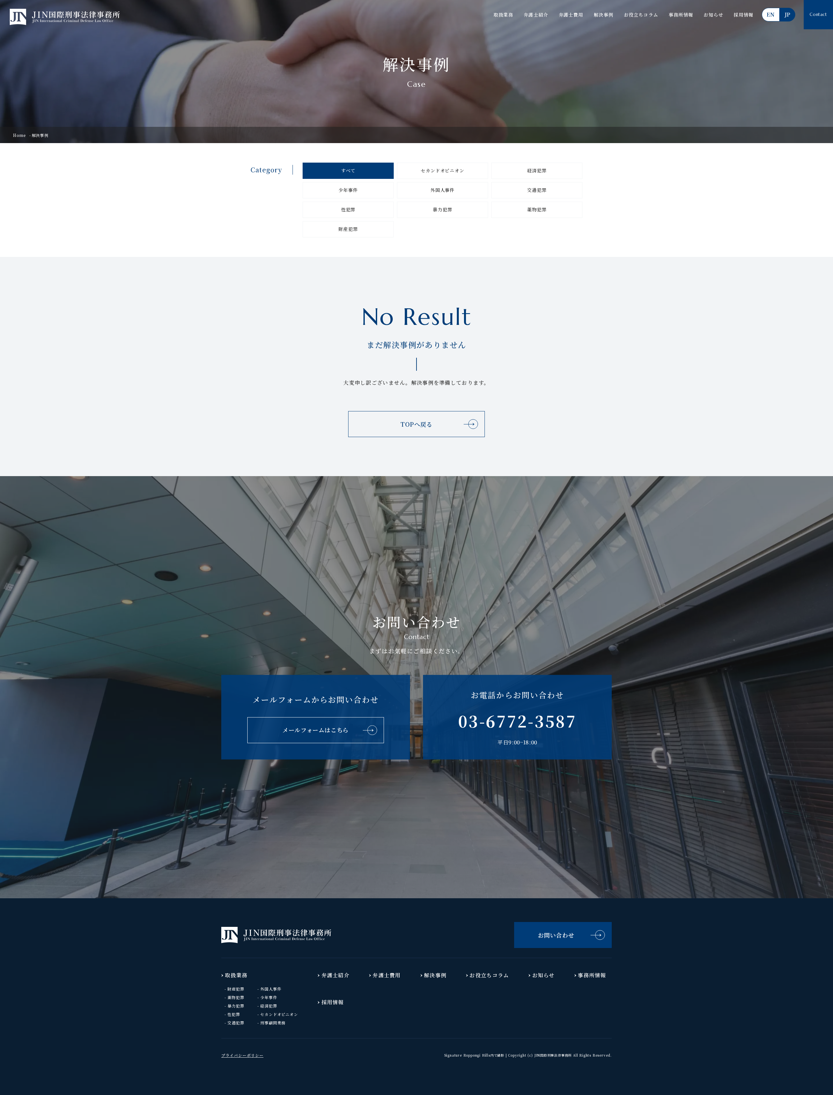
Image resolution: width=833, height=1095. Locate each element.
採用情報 (743, 14)
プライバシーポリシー (242, 1055)
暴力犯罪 (442, 209)
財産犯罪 (348, 229)
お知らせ (713, 14)
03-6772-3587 (517, 721)
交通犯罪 (536, 190)
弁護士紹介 (536, 14)
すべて (348, 170)
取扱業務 (503, 14)
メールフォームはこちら (315, 730)
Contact (818, 14)
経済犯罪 (536, 170)
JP (787, 14)
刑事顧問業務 (273, 1022)
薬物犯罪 (536, 209)
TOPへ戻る (416, 424)
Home (19, 135)
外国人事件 (442, 190)
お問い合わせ (556, 935)
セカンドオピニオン (442, 170)
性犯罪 (348, 209)
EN (770, 14)
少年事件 (348, 190)
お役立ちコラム (641, 14)
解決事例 (603, 14)
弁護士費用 (571, 14)
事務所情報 (681, 14)
